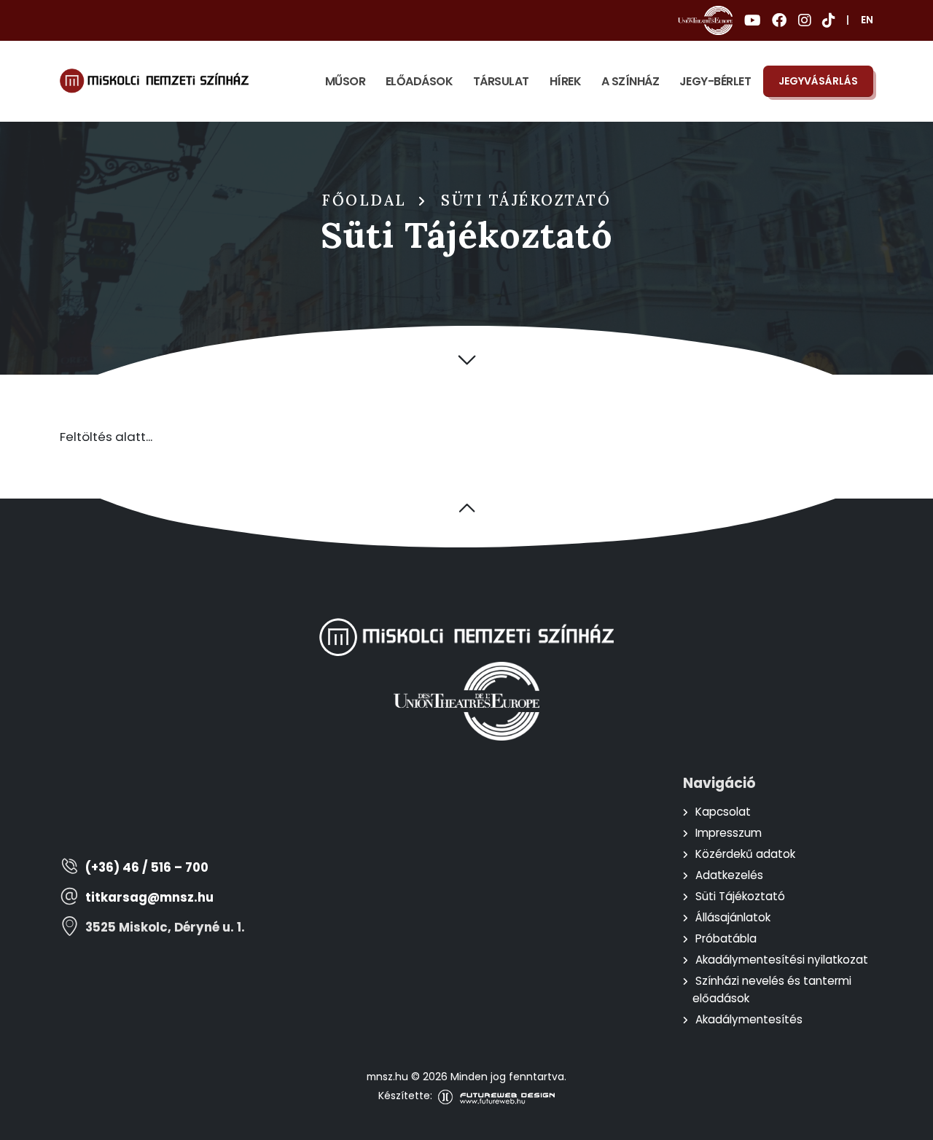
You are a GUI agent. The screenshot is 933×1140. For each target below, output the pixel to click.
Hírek (566, 81)
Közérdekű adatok (745, 854)
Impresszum (728, 832)
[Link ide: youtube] (752, 20)
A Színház (630, 81)
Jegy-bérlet (715, 81)
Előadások (419, 81)
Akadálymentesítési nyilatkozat (781, 959)
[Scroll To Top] (907, 1123)
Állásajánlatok (732, 917)
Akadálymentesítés (749, 1019)
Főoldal (364, 200)
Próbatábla (726, 938)
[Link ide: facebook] (779, 20)
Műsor (345, 81)
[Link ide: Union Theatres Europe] (705, 20)
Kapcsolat (723, 811)
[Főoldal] (154, 81)
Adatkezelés (729, 875)
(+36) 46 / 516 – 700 (146, 867)
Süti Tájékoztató (740, 896)
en (867, 20)
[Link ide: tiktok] (828, 20)
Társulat (501, 81)
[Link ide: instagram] (804, 20)
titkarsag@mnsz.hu (149, 897)
